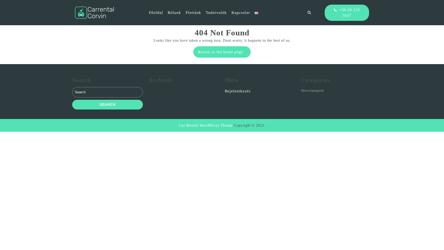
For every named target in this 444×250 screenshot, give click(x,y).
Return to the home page (224, 54)
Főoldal (156, 12)
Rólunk (174, 12)
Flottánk (193, 12)
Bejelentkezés (238, 91)
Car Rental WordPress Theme (206, 125)
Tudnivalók (216, 12)
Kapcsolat (240, 12)
